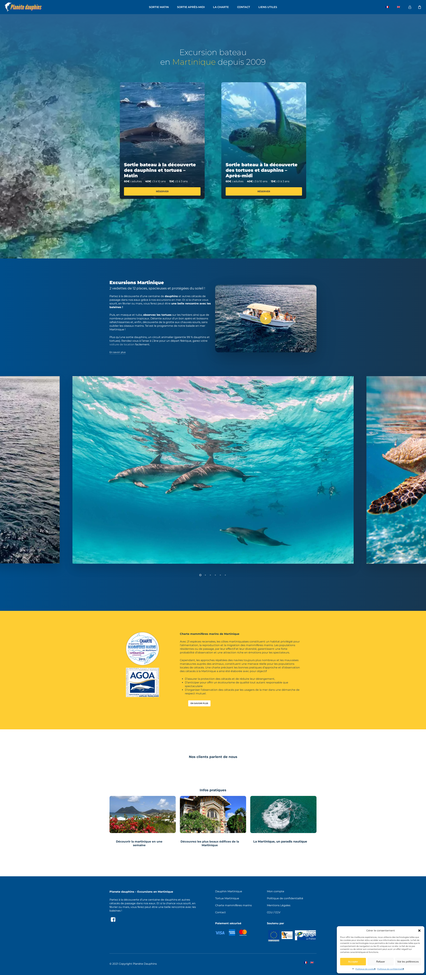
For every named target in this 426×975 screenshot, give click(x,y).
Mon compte (275, 891)
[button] (419, 930)
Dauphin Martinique (228, 891)
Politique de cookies (365, 969)
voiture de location (121, 344)
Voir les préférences (408, 961)
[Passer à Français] (306, 964)
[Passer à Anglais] (398, 7)
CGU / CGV (273, 912)
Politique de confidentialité (390, 969)
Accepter (353, 961)
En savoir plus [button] (117, 352)
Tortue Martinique (227, 898)
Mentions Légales (278, 905)
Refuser (380, 961)
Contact (220, 912)
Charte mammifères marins (233, 905)
